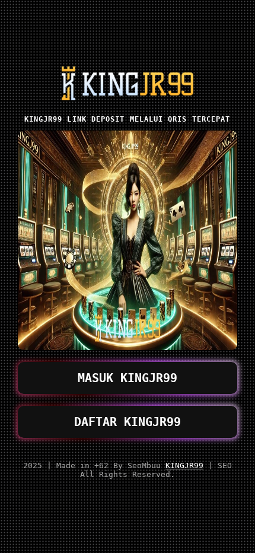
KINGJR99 (184, 465)
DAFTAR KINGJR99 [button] (127, 422)
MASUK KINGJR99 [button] (127, 378)
